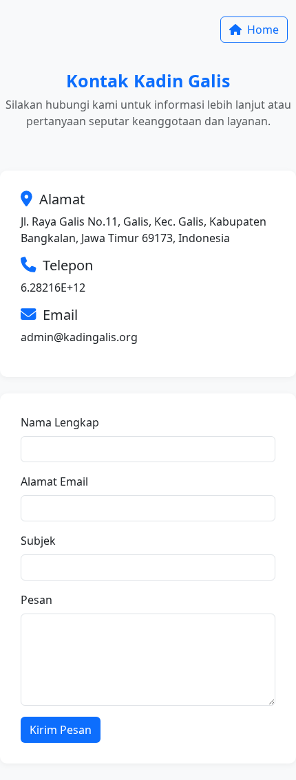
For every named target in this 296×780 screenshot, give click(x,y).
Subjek (38, 540)
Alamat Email (54, 481)
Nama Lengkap (60, 422)
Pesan (36, 599)
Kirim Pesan (61, 729)
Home (261, 29)
